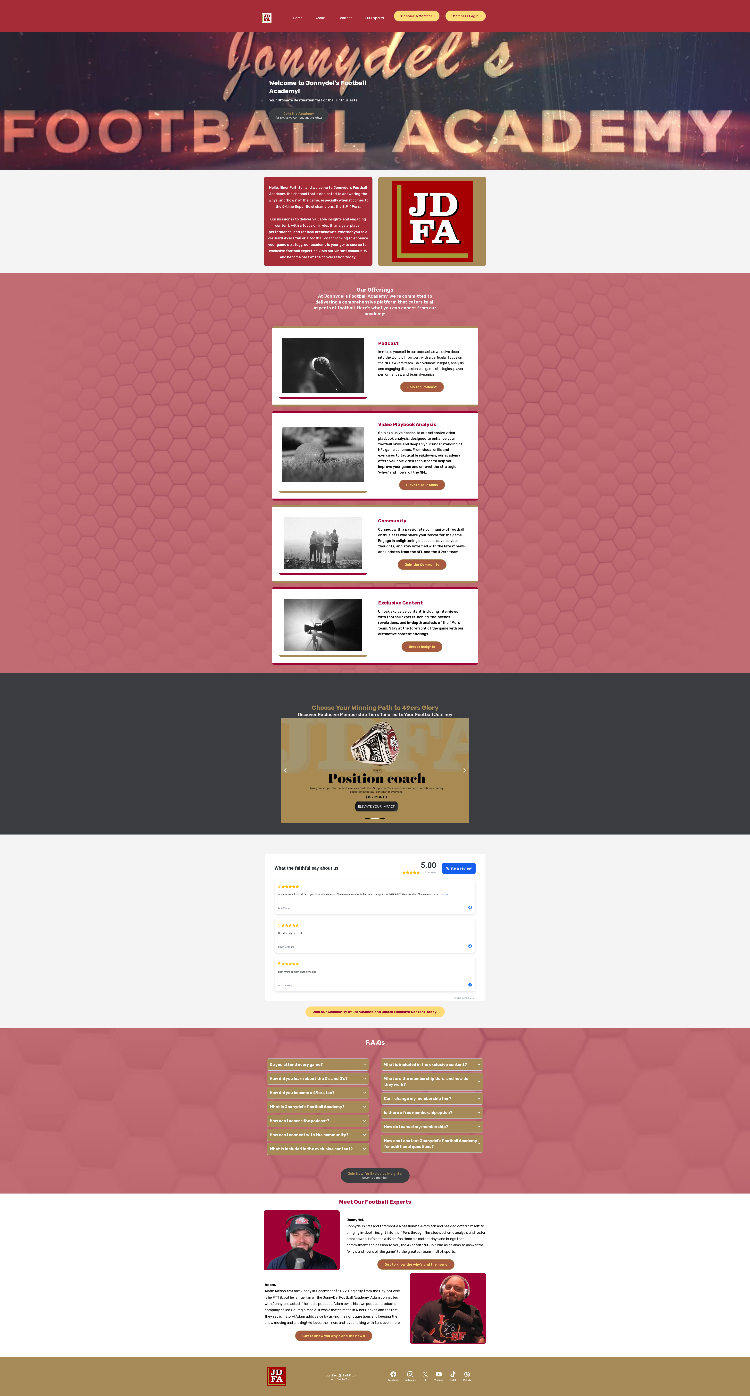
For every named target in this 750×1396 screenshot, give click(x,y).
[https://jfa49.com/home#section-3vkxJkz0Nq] (287, 1376)
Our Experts (374, 18)
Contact (345, 18)
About (320, 18)
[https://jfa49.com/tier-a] (375, 770)
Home (298, 18)
